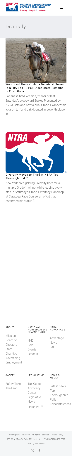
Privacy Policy (57, 435)
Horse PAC (35, 407)
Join (30, 345)
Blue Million (39, 443)
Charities (11, 353)
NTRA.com (25, 435)
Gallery (42, 60)
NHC (31, 340)
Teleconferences (60, 404)
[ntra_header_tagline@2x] (28, 3)
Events (32, 349)
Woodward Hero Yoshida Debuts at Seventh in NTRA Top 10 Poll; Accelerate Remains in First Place (30, 60)
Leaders (33, 354)
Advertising (13, 358)
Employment (14, 362)
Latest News (58, 386)
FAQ (52, 347)
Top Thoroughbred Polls (59, 395)
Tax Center (35, 384)
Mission (11, 336)
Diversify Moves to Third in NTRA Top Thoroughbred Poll (30, 153)
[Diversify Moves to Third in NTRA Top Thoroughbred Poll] (36, 152)
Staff (9, 349)
